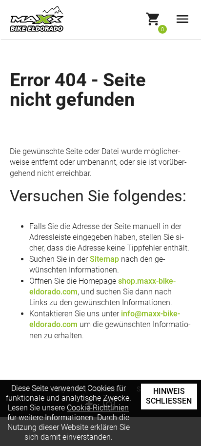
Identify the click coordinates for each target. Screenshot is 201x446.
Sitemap (104, 259)
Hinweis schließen (169, 396)
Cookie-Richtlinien (98, 407)
